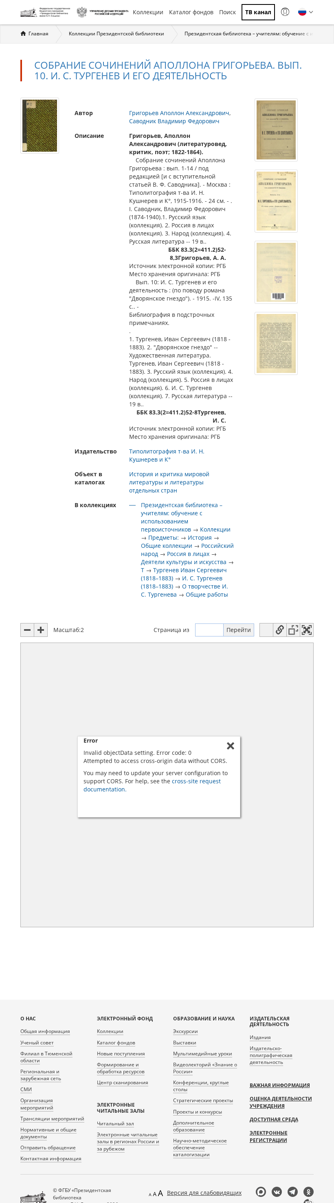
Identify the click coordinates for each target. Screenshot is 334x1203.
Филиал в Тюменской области (46, 1057)
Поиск (227, 12)
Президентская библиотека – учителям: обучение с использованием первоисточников (181, 517)
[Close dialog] (230, 746)
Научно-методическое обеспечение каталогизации (200, 1147)
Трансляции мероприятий (52, 1118)
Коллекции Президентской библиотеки (116, 33)
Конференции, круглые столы (201, 1086)
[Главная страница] (46, 12)
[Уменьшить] (27, 630)
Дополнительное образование (193, 1126)
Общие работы (207, 594)
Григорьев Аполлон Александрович (179, 113)
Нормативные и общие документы (48, 1133)
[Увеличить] (41, 630)
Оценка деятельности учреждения (281, 1102)
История (200, 537)
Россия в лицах (188, 554)
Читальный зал (115, 1123)
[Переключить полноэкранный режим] (307, 630)
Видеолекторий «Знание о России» (205, 1068)
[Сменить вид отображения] (266, 630)
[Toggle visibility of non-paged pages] (293, 630)
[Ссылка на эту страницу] (280, 630)
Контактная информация (50, 1158)
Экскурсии (185, 1031)
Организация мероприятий (36, 1104)
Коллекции (148, 12)
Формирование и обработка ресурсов (121, 1068)
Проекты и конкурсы (197, 1111)
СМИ (26, 1089)
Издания (260, 1037)
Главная (38, 33)
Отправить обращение (48, 1147)
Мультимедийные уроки (202, 1053)
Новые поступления (121, 1053)
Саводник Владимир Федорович (174, 121)
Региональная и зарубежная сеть (40, 1075)
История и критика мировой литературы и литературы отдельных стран (169, 482)
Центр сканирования (122, 1082)
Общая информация (45, 1031)
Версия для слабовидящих (204, 1192)
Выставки (184, 1042)
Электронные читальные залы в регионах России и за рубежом (128, 1141)
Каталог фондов (191, 12)
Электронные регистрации (269, 1136)
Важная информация (280, 1085)
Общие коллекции (166, 545)
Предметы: (163, 537)
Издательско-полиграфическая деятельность (271, 1055)
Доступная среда (274, 1119)
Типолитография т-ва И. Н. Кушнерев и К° (166, 455)
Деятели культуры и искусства (183, 562)
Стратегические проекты (203, 1100)
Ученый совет (37, 1042)
